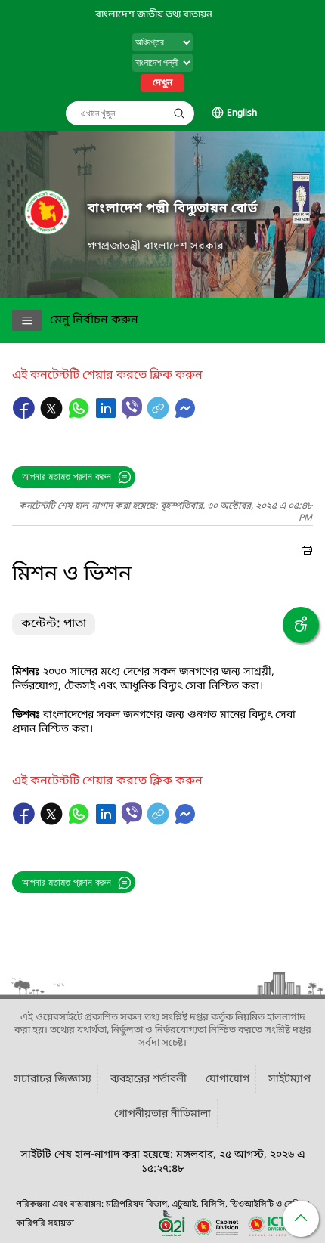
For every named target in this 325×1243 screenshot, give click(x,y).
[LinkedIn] (107, 415)
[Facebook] (25, 415)
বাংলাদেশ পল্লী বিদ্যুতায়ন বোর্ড (172, 209)
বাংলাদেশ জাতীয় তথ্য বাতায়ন (153, 14)
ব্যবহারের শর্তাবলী (148, 1079)
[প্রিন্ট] (307, 552)
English (242, 113)
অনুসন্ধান (179, 113)
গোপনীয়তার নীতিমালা (162, 1114)
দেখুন (162, 83)
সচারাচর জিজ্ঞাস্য (52, 1079)
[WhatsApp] (80, 415)
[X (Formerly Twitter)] (53, 415)
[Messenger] (185, 415)
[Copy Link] (159, 415)
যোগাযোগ (227, 1079)
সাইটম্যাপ (289, 1079)
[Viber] (132, 408)
